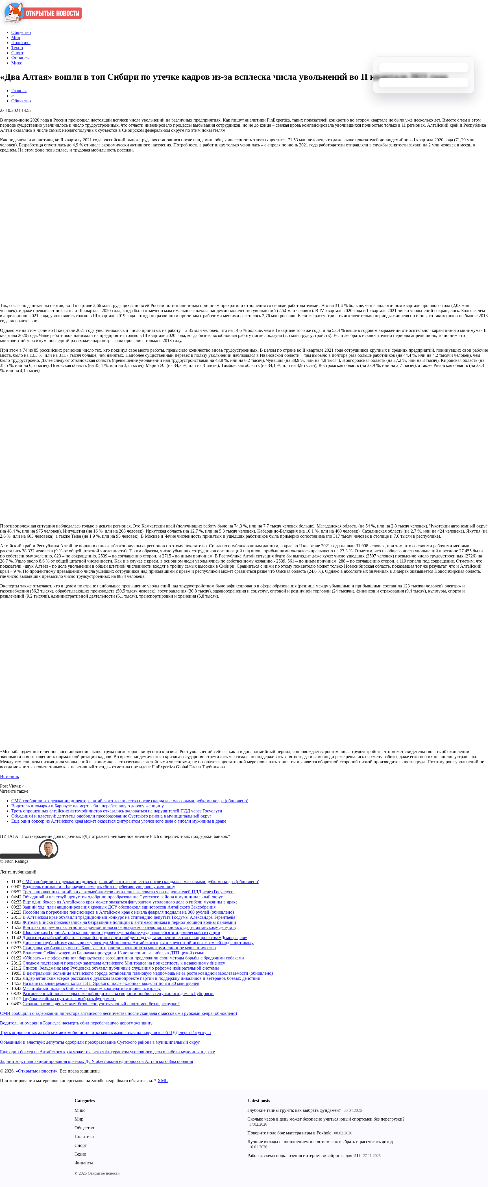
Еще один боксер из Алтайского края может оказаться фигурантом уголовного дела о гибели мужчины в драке (118, 821)
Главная (19, 90)
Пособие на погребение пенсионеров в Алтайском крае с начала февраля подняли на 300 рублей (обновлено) (128, 912)
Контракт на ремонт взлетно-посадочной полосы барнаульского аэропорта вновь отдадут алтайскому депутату (129, 927)
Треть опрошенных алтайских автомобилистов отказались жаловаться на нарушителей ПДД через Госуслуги (116, 810)
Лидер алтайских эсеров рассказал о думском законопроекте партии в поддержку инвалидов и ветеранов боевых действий (141, 978)
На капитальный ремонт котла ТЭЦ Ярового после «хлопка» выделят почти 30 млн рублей (111, 983)
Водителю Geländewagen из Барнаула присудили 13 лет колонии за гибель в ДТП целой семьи (113, 952)
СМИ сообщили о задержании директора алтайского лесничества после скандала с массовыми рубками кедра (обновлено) (129, 800)
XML (163, 1080)
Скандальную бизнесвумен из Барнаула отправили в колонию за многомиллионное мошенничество (119, 947)
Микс (80, 1110)
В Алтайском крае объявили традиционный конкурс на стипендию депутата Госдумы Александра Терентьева (129, 917)
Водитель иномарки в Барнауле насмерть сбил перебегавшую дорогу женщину (87, 805)
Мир (79, 1119)
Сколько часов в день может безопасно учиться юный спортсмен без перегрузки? (101, 1003)
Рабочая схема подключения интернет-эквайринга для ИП (303, 1155)
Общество (21, 100)
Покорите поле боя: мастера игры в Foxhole (289, 1132)
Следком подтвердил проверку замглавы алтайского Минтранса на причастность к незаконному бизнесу (124, 963)
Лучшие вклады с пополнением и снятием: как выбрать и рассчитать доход (320, 1141)
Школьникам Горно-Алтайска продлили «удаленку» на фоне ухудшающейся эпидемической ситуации (121, 932)
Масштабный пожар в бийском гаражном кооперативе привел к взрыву (92, 988)
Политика (84, 1136)
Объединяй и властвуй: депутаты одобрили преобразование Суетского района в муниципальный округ (111, 816)
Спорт (81, 1145)
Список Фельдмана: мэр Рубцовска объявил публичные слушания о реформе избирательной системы (121, 968)
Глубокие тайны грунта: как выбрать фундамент (69, 998)
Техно (80, 1154)
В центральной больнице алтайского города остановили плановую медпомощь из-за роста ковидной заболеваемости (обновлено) (148, 973)
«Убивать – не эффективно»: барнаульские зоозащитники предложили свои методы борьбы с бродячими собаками (133, 957)
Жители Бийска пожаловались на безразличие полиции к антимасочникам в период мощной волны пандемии (129, 922)
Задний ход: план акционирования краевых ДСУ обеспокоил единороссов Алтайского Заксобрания (119, 907)
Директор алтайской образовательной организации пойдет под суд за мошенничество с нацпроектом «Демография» (134, 937)
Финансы (84, 1162)
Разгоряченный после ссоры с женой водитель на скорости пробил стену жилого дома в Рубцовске (118, 993)
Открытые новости (36, 1071)
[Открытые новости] (41, 23)
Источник (9, 776)
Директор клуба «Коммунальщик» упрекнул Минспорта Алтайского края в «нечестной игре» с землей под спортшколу (138, 942)
